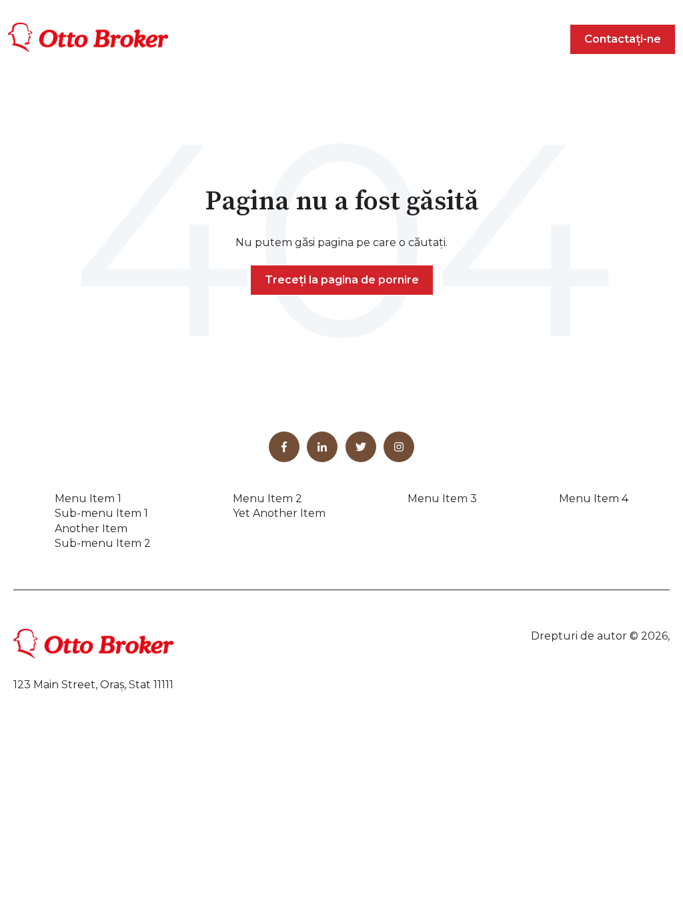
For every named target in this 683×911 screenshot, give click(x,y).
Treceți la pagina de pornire (342, 279)
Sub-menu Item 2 (103, 543)
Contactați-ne (622, 39)
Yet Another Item (279, 513)
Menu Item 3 (442, 498)
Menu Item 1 (88, 498)
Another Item (91, 528)
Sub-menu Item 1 (101, 513)
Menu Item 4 (593, 498)
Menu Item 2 (267, 498)
